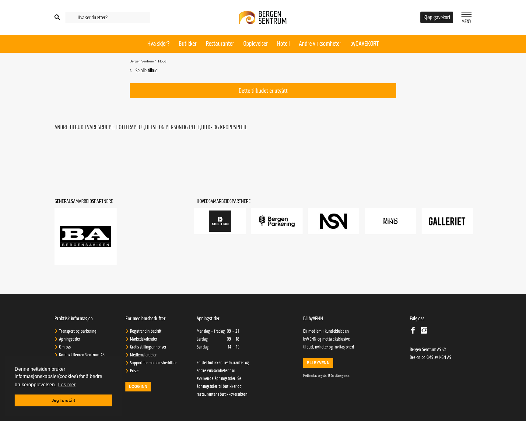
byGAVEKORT (364, 43)
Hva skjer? (158, 43)
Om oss (65, 347)
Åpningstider (69, 339)
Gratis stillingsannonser (148, 347)
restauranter (207, 394)
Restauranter (220, 43)
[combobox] (107, 17)
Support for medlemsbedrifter (153, 363)
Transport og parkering (77, 331)
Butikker (188, 43)
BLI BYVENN (318, 363)
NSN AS (445, 357)
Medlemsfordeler (143, 355)
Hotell (283, 43)
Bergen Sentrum (142, 61)
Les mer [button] (66, 384)
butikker (230, 386)
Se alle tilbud (146, 70)
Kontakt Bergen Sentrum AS (82, 355)
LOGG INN (138, 386)
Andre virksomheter (320, 43)
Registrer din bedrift (145, 331)
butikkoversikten (233, 394)
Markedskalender (143, 339)
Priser (134, 370)
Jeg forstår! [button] (63, 400)
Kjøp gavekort (436, 17)
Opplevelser (255, 43)
